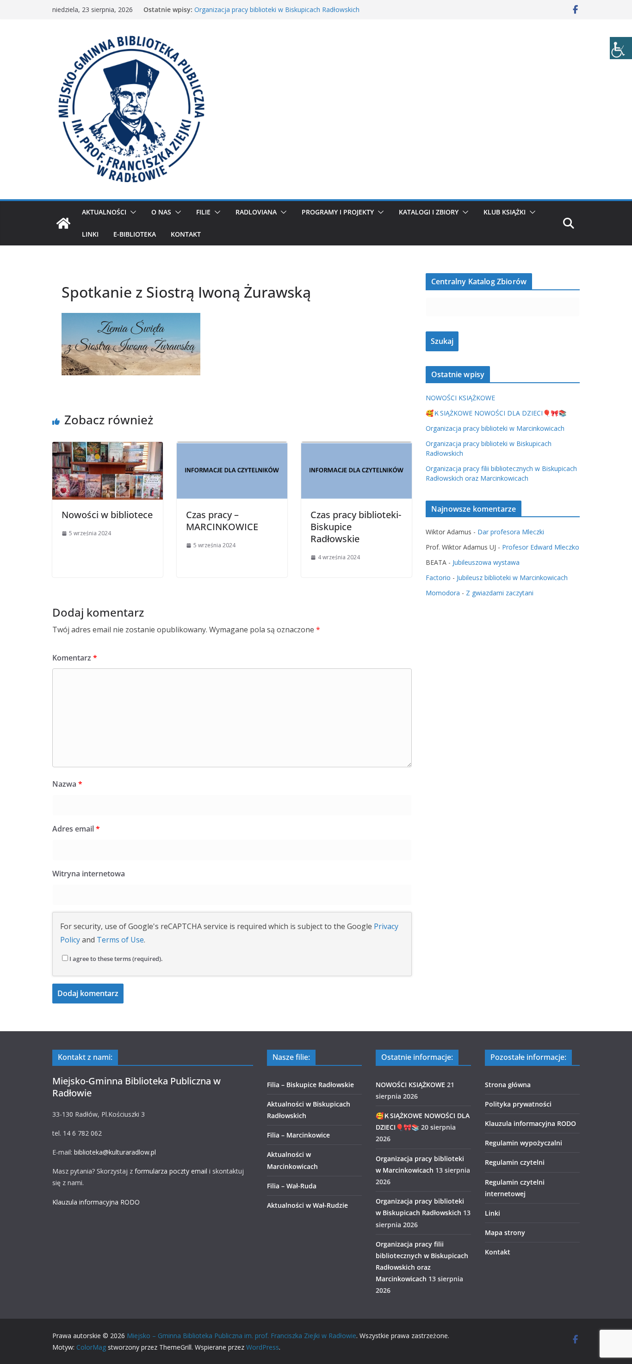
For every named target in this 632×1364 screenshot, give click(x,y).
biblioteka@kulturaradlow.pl (115, 1152)
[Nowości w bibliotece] (107, 448)
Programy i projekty (338, 212)
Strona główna (508, 1084)
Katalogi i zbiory (429, 212)
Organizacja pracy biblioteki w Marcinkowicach (495, 428)
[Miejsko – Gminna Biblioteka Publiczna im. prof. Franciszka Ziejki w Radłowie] (63, 223)
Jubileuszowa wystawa (486, 562)
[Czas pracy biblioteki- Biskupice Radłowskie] (356, 448)
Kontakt (186, 234)
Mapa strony (505, 1232)
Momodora (443, 592)
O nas (161, 212)
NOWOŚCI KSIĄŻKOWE (460, 397)
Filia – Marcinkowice (298, 1135)
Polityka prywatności (518, 1104)
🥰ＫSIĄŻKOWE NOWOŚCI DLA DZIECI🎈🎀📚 (496, 413)
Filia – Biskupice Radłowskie (310, 1084)
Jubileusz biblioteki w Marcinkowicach (512, 577)
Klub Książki (504, 212)
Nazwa (67, 784)
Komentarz (74, 658)
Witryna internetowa (88, 874)
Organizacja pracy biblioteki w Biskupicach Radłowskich (276, 9)
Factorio (438, 577)
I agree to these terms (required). (116, 958)
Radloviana (256, 212)
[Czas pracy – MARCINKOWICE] (232, 448)
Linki (90, 234)
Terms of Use (120, 940)
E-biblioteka (134, 234)
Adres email (76, 829)
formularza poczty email (171, 1171)
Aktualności (104, 212)
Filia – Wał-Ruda (291, 1185)
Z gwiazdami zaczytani (499, 592)
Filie (203, 212)
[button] (131, 212)
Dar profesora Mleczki (510, 531)
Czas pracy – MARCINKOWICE (222, 520)
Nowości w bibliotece (107, 514)
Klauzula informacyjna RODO (96, 1202)
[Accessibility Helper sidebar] (621, 48)
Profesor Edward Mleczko (540, 547)
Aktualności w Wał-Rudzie (307, 1205)
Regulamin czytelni (515, 1162)
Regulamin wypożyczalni (523, 1142)
